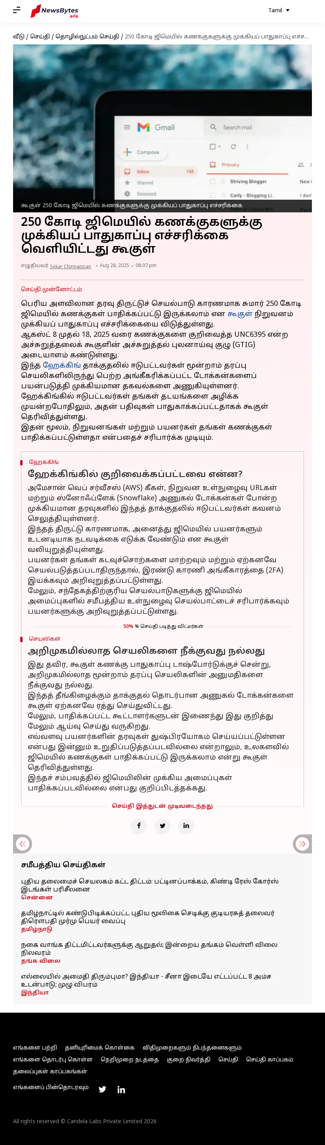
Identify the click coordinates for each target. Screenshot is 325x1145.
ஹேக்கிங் (62, 365)
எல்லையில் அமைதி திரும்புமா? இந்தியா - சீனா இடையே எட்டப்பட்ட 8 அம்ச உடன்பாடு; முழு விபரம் (146, 981)
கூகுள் (240, 314)
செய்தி (40, 37)
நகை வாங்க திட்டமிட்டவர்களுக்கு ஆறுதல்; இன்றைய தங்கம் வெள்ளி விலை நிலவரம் (149, 949)
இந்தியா (35, 993)
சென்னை (37, 898)
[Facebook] (139, 826)
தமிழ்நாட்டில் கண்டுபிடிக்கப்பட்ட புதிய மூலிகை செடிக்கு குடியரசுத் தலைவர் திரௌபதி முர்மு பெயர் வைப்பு (148, 918)
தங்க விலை (41, 961)
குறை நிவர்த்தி (188, 1060)
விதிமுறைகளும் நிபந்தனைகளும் (192, 1048)
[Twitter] (162, 826)
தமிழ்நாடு (36, 929)
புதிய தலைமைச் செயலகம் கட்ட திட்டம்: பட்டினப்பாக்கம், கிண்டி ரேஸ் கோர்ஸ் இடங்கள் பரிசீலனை (150, 886)
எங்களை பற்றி (35, 1048)
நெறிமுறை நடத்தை (130, 1060)
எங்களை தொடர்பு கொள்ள (53, 1060)
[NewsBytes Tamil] (54, 11)
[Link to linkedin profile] (121, 1089)
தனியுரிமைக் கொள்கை (100, 1048)
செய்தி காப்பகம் (269, 1060)
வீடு (19, 37)
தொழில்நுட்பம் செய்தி (87, 37)
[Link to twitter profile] (102, 1089)
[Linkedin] (186, 826)
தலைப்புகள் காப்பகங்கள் (50, 1072)
